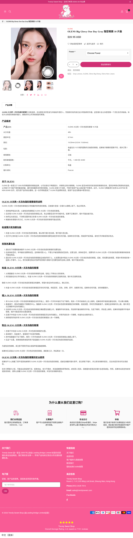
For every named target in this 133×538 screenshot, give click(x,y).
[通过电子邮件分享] (45, 95)
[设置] (122, 11)
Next (63, 53)
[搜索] (9, 11)
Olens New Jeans (108, 74)
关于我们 (70, 453)
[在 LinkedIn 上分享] (38, 95)
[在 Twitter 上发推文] (31, 95)
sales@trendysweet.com (82, 490)
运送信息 (70, 456)
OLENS (70, 29)
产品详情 (8, 105)
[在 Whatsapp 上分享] (42, 95)
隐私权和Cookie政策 (74, 467)
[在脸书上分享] (27, 95)
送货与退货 (90, 44)
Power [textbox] (72, 52)
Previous (4, 53)
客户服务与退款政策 (74, 460)
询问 (101, 44)
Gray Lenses (77, 74)
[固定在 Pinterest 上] (35, 95)
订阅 (5, 491)
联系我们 (70, 463)
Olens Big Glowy (95, 74)
